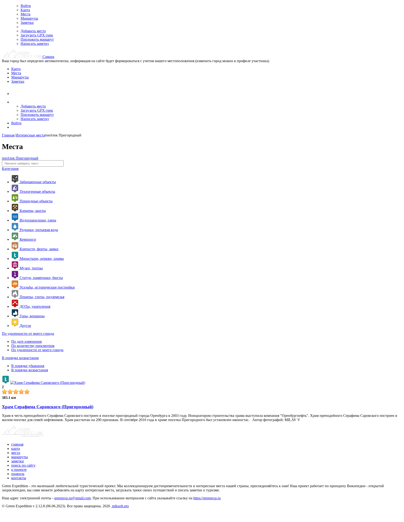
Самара (48, 57)
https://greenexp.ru (207, 498)
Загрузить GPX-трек (37, 35)
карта (15, 448)
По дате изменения (26, 341)
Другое (25, 326)
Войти (26, 6)
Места (25, 14)
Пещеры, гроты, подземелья (41, 297)
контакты (18, 478)
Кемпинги (27, 239)
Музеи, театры (31, 268)
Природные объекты (36, 201)
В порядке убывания (27, 366)
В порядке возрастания (20, 358)
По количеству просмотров (32, 346)
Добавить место (33, 31)
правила (17, 474)
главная (17, 444)
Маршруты (29, 18)
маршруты (19, 457)
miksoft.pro (120, 506)
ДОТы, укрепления (34, 306)
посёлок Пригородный (20, 158)
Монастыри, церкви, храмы (41, 259)
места (15, 453)
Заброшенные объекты (37, 182)
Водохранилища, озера (37, 220)
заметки (17, 461)
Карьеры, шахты (32, 211)
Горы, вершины (32, 316)
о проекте (19, 470)
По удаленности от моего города (28, 334)
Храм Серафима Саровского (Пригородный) (47, 406)
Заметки (27, 23)
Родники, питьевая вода (38, 230)
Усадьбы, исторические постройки (47, 287)
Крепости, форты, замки (38, 249)
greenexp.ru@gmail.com (72, 498)
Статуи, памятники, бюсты (41, 278)
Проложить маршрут (37, 39)
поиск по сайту (23, 465)
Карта (25, 10)
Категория (10, 169)
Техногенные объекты (37, 191)
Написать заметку (35, 44)
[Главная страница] (22, 57)
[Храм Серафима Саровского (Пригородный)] (47, 383)
